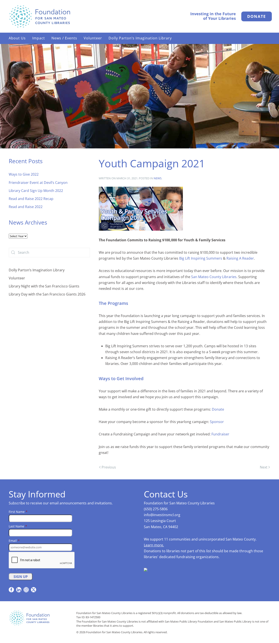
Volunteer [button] (93, 38)
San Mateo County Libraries (213, 276)
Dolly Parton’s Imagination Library (140, 38)
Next (263, 467)
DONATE (256, 16)
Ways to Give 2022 (24, 174)
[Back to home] (40, 16)
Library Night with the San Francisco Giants (44, 286)
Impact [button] (38, 38)
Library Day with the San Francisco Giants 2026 (47, 294)
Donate (218, 409)
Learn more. (154, 545)
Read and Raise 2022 (26, 206)
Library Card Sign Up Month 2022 (36, 190)
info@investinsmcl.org (162, 514)
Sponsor (217, 421)
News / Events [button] (64, 38)
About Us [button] (17, 38)
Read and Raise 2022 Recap (31, 198)
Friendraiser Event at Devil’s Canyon (38, 182)
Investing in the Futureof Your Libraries (213, 16)
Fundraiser (220, 434)
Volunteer (17, 278)
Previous (109, 467)
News (158, 178)
